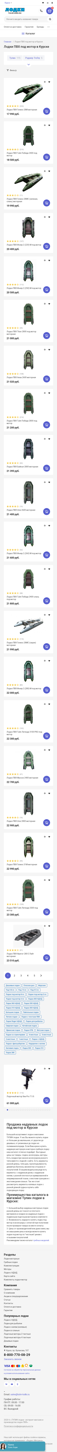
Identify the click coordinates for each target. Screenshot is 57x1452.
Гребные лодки (11, 1262)
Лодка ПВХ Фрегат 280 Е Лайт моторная (20, 955)
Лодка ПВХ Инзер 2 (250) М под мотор (24, 288)
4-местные (33, 1035)
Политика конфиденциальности (18, 1426)
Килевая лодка (12, 1048)
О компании (9, 1293)
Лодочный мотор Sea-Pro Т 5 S (20, 1096)
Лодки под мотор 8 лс (15, 994)
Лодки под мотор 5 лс (37, 994)
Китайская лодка (29, 1026)
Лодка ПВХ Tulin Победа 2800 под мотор (22, 422)
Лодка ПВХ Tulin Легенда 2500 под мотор (22, 909)
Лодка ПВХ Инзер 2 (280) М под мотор (24, 688)
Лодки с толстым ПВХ (30, 1017)
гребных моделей (41, 1240)
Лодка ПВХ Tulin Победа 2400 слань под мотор (23, 598)
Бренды (40, 27)
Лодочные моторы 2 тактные (17, 1334)
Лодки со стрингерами (15, 1035)
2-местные (10, 1039)
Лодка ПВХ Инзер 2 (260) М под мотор (24, 553)
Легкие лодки (11, 1017)
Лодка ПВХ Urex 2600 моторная (21, 510)
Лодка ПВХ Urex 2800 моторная (21, 821)
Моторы (7, 1269)
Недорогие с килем (37, 1044)
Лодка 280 (10, 1053)
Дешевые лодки (13, 985)
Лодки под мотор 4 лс (15, 999)
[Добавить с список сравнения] (45, 82)
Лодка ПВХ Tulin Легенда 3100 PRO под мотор (24, 733)
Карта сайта (9, 1276)
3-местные (46, 1035)
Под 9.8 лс (10, 990)
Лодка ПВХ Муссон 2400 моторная (22, 778)
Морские (42, 985)
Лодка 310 (39, 1048)
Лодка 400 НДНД (35, 999)
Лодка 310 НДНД (13, 1008)
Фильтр (13, 70)
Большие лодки (12, 1012)
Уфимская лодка (13, 1030)
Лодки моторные (11, 1259)
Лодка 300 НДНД (31, 1008)
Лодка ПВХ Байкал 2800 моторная (22, 467)
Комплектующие (11, 1266)
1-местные (23, 1039)
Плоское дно (29, 985)
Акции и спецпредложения (16, 1296)
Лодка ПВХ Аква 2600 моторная (21, 377)
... (48, 26)
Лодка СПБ (28, 1030)
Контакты (8, 1303)
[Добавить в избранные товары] (49, 82)
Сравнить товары (12, 1289)
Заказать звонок (13, 1359)
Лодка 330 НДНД (31, 1003)
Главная (7, 42)
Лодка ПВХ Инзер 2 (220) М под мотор (24, 245)
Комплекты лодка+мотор (15, 1280)
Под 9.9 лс (34, 990)
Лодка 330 (26, 1048)
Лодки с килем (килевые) (15, 1327)
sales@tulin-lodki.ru (20, 1394)
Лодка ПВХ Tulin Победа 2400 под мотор (22, 154)
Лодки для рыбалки (34, 1021)
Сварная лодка (12, 1026)
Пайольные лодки (31, 1012)
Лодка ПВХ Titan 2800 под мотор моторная (21, 332)
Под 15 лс (22, 990)
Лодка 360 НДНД (13, 1003)
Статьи (7, 1300)
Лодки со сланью (12, 1330)
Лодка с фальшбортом (15, 1044)
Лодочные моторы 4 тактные (17, 1337)
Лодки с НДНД (38, 1039)
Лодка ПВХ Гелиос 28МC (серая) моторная (21, 644)
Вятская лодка (43, 1030)
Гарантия (29, 27)
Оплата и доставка (12, 27)
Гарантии (8, 1310)
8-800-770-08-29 (41, 11)
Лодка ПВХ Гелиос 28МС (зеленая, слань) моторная (22, 200)
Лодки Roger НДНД (14, 1021)
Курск (7, 3)
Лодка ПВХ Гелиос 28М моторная (22, 110)
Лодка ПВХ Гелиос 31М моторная (22, 864)
